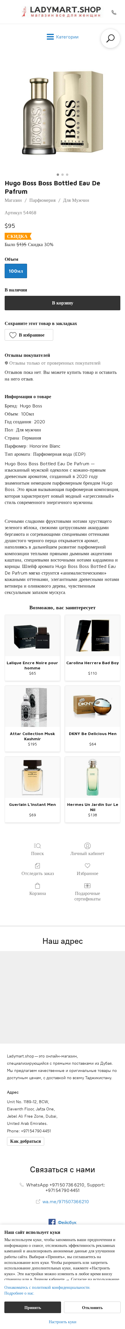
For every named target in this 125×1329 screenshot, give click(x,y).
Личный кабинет (87, 853)
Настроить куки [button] (62, 1321)
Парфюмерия (42, 200)
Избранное (87, 873)
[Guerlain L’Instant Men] (32, 777)
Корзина (37, 893)
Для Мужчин (76, 200)
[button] (29, 335)
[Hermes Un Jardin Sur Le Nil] (92, 777)
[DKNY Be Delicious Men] (92, 706)
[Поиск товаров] (110, 38)
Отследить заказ (38, 873)
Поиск (37, 853)
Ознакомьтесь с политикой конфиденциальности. (47, 1287)
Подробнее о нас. (19, 1293)
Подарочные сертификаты (87, 896)
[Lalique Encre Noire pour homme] (32, 635)
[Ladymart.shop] (62, 12)
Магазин (13, 200)
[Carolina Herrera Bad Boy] (92, 635)
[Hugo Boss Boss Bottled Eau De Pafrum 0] (62, 112)
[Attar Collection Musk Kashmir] (32, 706)
